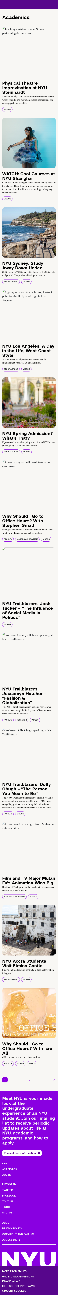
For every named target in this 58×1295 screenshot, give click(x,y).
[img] (29, 52)
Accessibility (11, 1239)
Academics (9, 1169)
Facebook (9, 1195)
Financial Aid (11, 1281)
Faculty (8, 539)
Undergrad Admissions (18, 1277)
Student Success (14, 1291)
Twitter (7, 1190)
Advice (6, 1174)
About (6, 1222)
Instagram (9, 1184)
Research (22, 720)
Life (4, 1163)
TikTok (6, 1207)
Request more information (20, 1153)
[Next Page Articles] (53, 1079)
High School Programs (18, 1286)
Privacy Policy (12, 1228)
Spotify (7, 1212)
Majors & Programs (27, 539)
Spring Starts (11, 452)
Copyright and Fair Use (18, 1234)
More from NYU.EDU (15, 1271)
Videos (7, 109)
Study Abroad (11, 282)
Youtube (8, 1201)
